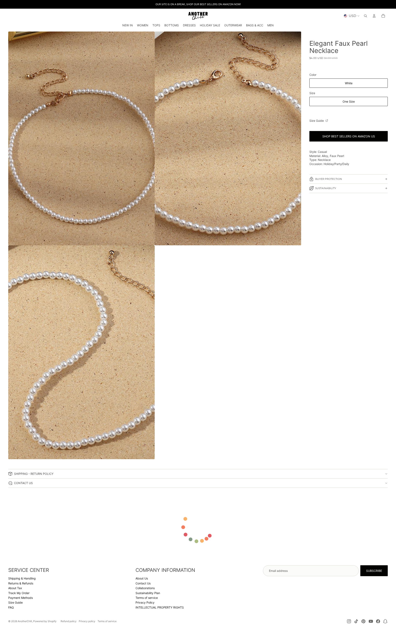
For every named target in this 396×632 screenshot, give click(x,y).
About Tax (15, 588)
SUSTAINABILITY (325, 188)
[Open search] (365, 15)
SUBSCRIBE (374, 570)
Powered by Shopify (45, 621)
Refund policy (69, 621)
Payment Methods (20, 597)
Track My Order (18, 593)
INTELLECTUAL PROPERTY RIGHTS (160, 607)
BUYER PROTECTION (328, 178)
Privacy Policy (145, 602)
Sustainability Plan (148, 593)
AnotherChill (25, 621)
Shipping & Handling (22, 578)
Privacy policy (87, 621)
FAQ (11, 607)
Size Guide (317, 120)
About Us (142, 578)
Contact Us (143, 583)
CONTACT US (23, 483)
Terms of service (147, 597)
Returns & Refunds (20, 583)
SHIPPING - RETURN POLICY (33, 473)
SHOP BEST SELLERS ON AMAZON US (348, 136)
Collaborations (145, 588)
